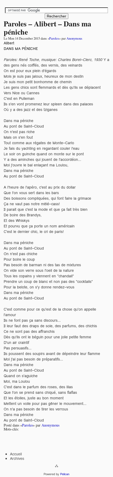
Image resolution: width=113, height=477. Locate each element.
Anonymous (74, 38)
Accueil (16, 454)
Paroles (54, 38)
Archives (17, 458)
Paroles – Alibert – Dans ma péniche (47, 27)
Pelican (64, 474)
